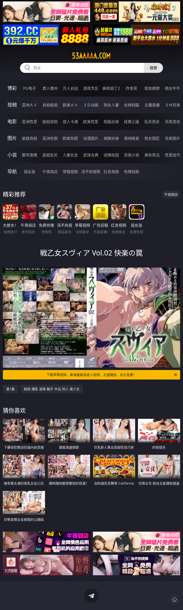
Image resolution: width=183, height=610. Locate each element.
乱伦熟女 (152, 121)
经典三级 (131, 121)
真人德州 (50, 88)
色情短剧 (131, 171)
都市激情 (29, 155)
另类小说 (131, 155)
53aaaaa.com (91, 55)
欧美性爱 (90, 121)
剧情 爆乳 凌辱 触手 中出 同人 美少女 (52, 389)
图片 (12, 138)
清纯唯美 (131, 138)
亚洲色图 (50, 138)
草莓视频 (70, 171)
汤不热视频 (90, 171)
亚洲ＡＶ (29, 105)
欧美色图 (70, 138)
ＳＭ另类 (172, 105)
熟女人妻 (111, 105)
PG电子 (29, 88)
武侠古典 (90, 155)
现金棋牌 (152, 88)
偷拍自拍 (50, 121)
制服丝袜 (111, 121)
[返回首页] (174, 599)
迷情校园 (111, 155)
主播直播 (152, 105)
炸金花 (131, 88)
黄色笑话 (152, 155)
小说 (12, 155)
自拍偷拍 (50, 105)
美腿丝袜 (111, 138)
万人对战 (70, 88)
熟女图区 (152, 138)
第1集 (10, 389)
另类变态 (172, 121)
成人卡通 (70, 121)
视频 (12, 105)
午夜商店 (50, 171)
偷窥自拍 (29, 138)
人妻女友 (70, 155)
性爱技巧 (172, 155)
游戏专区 (90, 88)
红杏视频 (111, 171)
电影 (12, 121)
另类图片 (172, 138)
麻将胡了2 (111, 88)
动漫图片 (90, 138)
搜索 (153, 67)
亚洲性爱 (29, 121)
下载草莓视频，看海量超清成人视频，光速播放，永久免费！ (91, 374)
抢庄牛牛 (172, 88)
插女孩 (29, 171)
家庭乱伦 (50, 155)
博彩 (12, 88)
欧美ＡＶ (70, 105)
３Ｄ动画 (90, 105)
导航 (12, 171)
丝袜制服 (131, 105)
